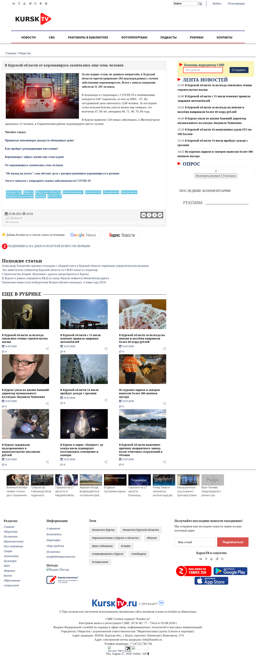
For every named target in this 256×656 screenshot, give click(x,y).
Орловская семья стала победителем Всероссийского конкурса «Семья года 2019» (54, 282)
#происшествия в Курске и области (115, 538)
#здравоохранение (19, 196)
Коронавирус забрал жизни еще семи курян (34, 156)
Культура (10, 561)
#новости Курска (103, 530)
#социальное (100, 562)
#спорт (126, 546)
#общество (13, 192)
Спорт (8, 551)
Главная (11, 53)
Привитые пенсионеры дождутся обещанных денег (39, 140)
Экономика (11, 556)
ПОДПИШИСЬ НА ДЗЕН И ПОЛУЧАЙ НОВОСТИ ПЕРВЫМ (48, 246)
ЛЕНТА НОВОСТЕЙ (204, 79)
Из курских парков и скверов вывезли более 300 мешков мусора (139, 393)
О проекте (53, 528)
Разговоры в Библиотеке (88, 37)
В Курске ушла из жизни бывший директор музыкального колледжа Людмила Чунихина (25, 393)
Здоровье (9, 570)
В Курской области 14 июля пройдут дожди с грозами (79, 391)
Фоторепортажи (134, 37)
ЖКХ (7, 566)
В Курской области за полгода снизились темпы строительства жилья (25, 338)
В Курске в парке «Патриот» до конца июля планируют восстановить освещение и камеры (81, 450)
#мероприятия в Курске (107, 554)
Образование (12, 580)
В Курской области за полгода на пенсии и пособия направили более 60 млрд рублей (142, 338)
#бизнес (152, 538)
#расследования (102, 546)
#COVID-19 (54, 196)
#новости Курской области (141, 530)
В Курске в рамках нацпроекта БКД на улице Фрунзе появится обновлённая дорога (55, 278)
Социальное (11, 585)
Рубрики (196, 37)
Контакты (224, 37)
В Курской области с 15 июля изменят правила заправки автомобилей (80, 338)
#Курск (28, 192)
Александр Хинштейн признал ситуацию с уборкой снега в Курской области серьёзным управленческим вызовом (75, 265)
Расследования (13, 546)
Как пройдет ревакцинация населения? (32, 148)
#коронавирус (73, 192)
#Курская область (48, 192)
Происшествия (13, 541)
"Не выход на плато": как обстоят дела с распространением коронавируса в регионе (62, 173)
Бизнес (8, 575)
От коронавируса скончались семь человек (34, 165)
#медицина (129, 192)
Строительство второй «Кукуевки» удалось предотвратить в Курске (45, 274)
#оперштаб (93, 192)
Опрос (190, 164)
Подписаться (233, 542)
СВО (52, 37)
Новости (28, 37)
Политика (10, 536)
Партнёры (53, 540)
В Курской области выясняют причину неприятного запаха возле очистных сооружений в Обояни (140, 450)
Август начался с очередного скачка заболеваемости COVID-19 (48, 180)
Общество (24, 53)
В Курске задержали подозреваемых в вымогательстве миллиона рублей (21, 450)
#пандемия (111, 192)
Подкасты (168, 37)
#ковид (41, 196)
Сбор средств (55, 546)
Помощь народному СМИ (203, 65)
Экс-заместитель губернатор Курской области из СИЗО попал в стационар (50, 269)
